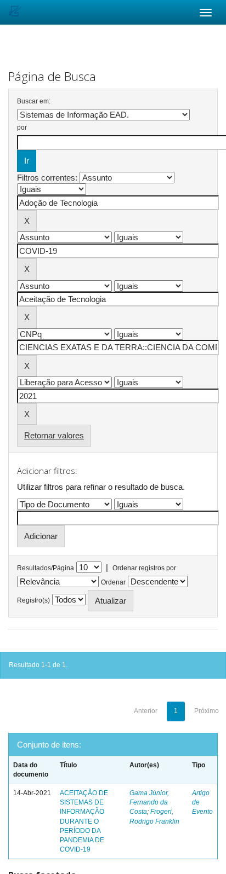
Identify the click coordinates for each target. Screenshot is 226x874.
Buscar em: (33, 101)
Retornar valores (54, 435)
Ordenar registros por (144, 568)
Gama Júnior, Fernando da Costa (149, 802)
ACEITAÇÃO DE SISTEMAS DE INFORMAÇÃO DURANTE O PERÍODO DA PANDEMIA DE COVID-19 (84, 821)
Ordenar (113, 582)
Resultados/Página (45, 568)
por (22, 127)
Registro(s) (33, 600)
